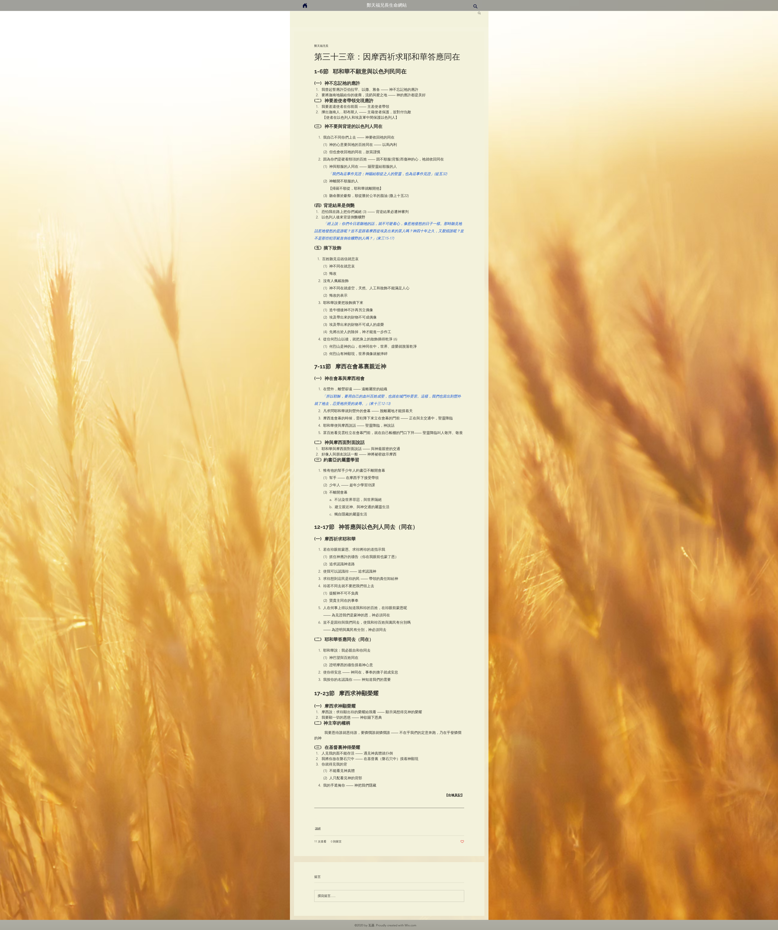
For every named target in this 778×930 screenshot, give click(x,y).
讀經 (318, 828)
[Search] (475, 6)
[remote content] (389, 795)
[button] (479, 12)
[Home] (305, 5)
